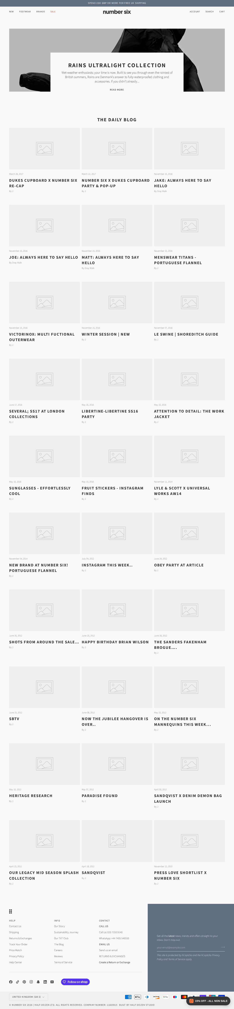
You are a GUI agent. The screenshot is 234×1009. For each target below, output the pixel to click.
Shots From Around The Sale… (44, 642)
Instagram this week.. (107, 565)
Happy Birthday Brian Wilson (115, 642)
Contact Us (15, 926)
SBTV (14, 719)
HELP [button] (12, 920)
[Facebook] (10, 982)
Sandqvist (93, 873)
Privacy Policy (16, 956)
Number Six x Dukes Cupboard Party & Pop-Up (116, 183)
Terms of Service (176, 959)
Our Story (59, 926)
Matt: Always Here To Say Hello (110, 260)
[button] (25, 12)
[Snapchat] (38, 982)
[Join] (222, 947)
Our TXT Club (61, 938)
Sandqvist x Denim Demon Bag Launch (188, 798)
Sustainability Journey (66, 932)
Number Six (19, 1005)
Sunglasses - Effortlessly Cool (40, 491)
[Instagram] (31, 982)
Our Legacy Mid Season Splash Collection (44, 875)
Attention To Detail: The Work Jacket (189, 414)
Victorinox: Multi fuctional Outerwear (42, 337)
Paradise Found (100, 796)
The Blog (59, 944)
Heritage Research (31, 796)
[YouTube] (52, 982)
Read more (117, 89)
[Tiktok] (17, 982)
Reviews (58, 956)
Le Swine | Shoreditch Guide (186, 334)
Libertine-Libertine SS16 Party (110, 414)
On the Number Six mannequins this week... (182, 721)
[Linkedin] (45, 982)
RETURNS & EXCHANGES (112, 956)
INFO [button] (57, 920)
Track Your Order (18, 944)
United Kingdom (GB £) (26, 997)
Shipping (14, 932)
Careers (58, 950)
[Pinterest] (24, 982)
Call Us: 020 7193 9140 (110, 932)
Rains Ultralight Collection (117, 65)
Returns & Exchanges (20, 938)
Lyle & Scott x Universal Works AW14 (182, 491)
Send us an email (108, 950)
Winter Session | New (106, 334)
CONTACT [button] (104, 920)
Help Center (15, 962)
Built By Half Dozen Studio (137, 1005)
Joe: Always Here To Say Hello (43, 257)
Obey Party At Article (179, 565)
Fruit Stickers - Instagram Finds (113, 491)
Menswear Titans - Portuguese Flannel (178, 260)
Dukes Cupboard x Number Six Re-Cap (43, 183)
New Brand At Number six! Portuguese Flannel (38, 568)
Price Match (15, 950)
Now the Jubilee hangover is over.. (115, 721)
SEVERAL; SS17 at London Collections (37, 414)
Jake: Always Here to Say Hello (183, 183)
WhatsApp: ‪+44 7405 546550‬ (114, 938)
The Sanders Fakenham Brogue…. (180, 645)
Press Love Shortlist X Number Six (180, 875)
